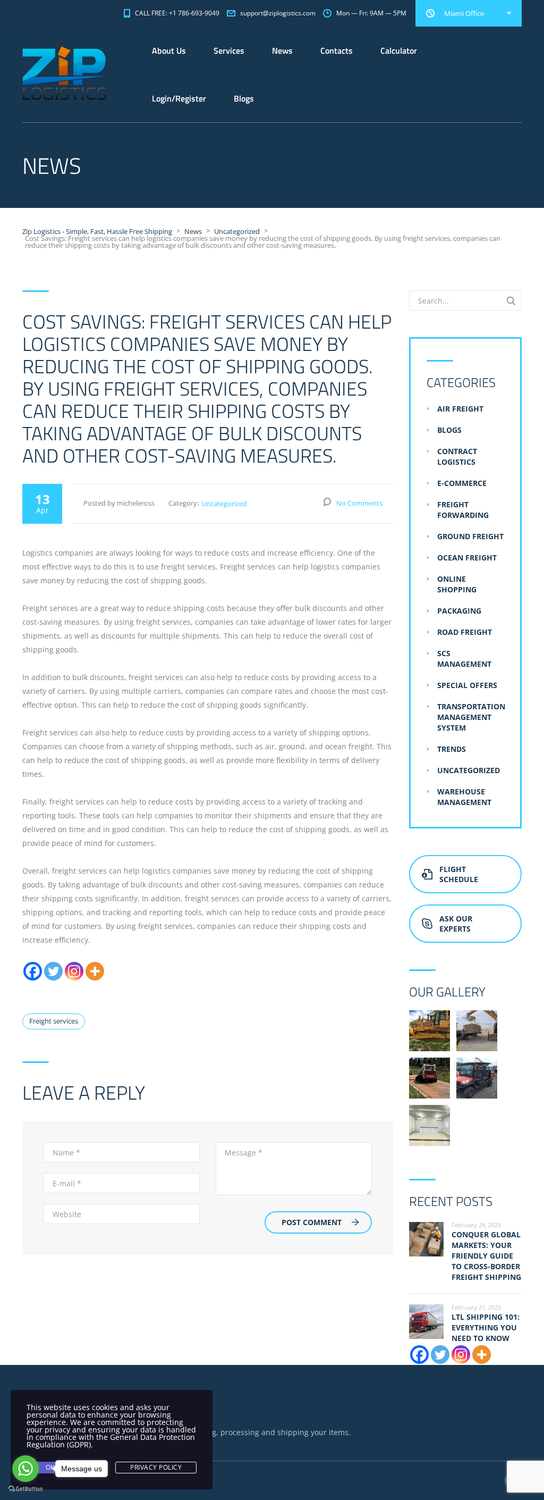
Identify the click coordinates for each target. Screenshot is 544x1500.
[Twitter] (53, 971)
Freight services (53, 1021)
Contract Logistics (457, 456)
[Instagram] (74, 971)
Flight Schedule (458, 874)
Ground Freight (470, 536)
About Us (169, 50)
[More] (95, 971)
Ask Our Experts (455, 924)
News (282, 50)
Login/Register (179, 98)
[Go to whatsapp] (25, 1468)
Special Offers (467, 685)
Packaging (459, 611)
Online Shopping (457, 584)
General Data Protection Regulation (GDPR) (111, 1440)
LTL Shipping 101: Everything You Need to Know (486, 1327)
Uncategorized (224, 503)
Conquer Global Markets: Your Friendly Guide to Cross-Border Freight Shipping (486, 1255)
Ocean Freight (467, 557)
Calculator (398, 50)
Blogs (244, 98)
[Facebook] (32, 971)
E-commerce (462, 483)
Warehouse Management (464, 796)
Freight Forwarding (463, 509)
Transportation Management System (471, 717)
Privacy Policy (156, 1467)
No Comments (359, 503)
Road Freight (464, 632)
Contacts (336, 50)
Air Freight (460, 409)
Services (229, 50)
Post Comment (312, 1222)
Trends (451, 749)
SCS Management (464, 658)
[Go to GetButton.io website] (25, 1489)
